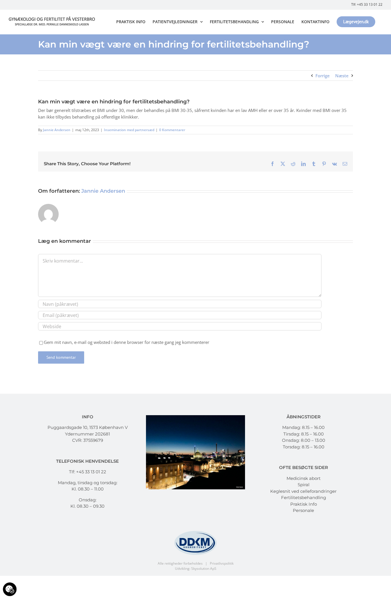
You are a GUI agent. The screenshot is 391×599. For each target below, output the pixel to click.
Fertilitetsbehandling (303, 497)
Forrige (322, 75)
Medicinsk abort (304, 478)
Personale (303, 510)
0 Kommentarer (172, 129)
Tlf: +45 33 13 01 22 (366, 4)
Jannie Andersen (56, 129)
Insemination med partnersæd (129, 129)
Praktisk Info (303, 504)
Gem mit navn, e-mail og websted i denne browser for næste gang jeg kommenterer (126, 342)
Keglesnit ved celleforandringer (303, 491)
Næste (342, 75)
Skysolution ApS (203, 568)
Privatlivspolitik (222, 563)
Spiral (303, 484)
